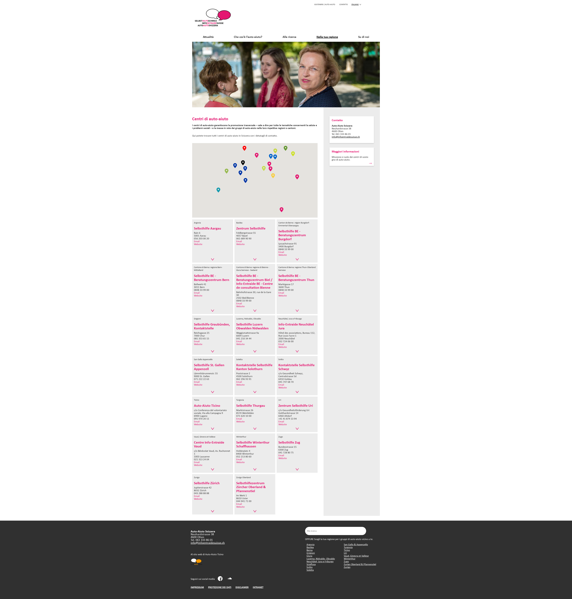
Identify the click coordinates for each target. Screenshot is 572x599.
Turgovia (348, 547)
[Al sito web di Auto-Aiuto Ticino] (197, 564)
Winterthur (349, 558)
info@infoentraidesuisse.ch (346, 136)
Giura (309, 555)
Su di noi (363, 37)
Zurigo (347, 567)
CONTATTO (343, 4)
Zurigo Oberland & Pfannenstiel (360, 564)
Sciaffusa (311, 564)
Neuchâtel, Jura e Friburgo (320, 561)
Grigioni (311, 553)
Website (198, 244)
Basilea (310, 547)
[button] (257, 155)
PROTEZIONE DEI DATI (219, 587)
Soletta (310, 570)
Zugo (346, 561)
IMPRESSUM (197, 587)
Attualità (208, 37)
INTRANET (258, 587)
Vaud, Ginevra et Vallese (356, 555)
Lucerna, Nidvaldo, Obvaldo (321, 558)
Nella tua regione (327, 37)
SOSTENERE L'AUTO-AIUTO (324, 4)
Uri (345, 553)
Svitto (310, 567)
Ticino (347, 550)
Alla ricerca (289, 37)
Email (197, 241)
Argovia (310, 544)
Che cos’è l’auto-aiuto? (248, 37)
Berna (310, 550)
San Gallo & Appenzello (356, 544)
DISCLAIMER (242, 587)
